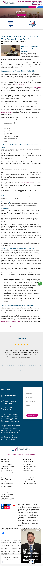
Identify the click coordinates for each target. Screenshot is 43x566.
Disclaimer (14, 454)
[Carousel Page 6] (11, 365)
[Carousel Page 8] (15, 365)
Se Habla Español (37, 4)
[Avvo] (2, 507)
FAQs (25, 7)
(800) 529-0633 (37, 3)
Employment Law (10, 536)
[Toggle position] (37, 530)
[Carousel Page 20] (37, 365)
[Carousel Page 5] (10, 365)
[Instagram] (8, 507)
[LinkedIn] (8, 505)
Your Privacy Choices (10, 533)
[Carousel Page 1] (2, 365)
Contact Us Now (21, 14)
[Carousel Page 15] (28, 365)
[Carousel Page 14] (26, 365)
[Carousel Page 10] (19, 365)
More (40, 7)
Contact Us (32, 7)
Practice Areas (18, 7)
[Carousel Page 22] (41, 365)
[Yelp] (5, 507)
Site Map (27, 454)
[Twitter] (5, 505)
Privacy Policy (21, 454)
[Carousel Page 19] (35, 365)
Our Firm (9, 7)
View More (21, 370)
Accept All (6, 562)
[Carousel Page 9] (17, 365)
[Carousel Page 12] (22, 365)
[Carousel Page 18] (33, 365)
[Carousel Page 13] (24, 365)
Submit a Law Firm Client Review (21, 375)
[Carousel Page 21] (39, 365)
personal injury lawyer (6, 112)
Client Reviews (21, 339)
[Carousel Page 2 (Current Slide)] (4, 365)
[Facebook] (2, 505)
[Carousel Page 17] (31, 365)
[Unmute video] (23, 530)
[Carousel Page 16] (30, 365)
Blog (6, 30)
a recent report (37, 87)
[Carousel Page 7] (13, 365)
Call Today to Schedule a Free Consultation (29, 1)
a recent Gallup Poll (19, 84)
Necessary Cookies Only (19, 562)
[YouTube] (14, 505)
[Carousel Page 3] (6, 365)
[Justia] (11, 505)
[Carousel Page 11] (21, 365)
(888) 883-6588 (11, 466)
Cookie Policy (19, 533)
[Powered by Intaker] (33, 563)
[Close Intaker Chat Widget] (39, 530)
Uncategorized (10, 326)
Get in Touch (5, 390)
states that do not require (26, 182)
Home (3, 7)
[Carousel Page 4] (8, 365)
